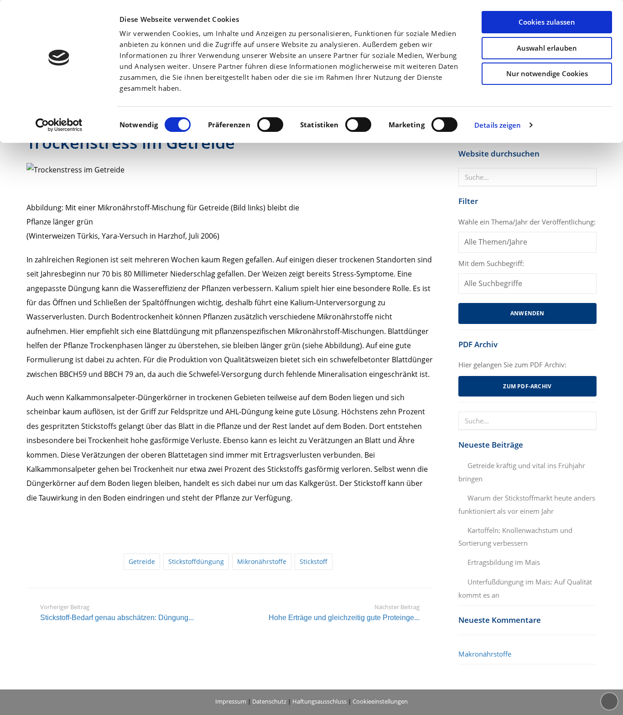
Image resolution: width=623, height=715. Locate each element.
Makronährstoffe (484, 653)
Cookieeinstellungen (380, 701)
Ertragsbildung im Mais (503, 562)
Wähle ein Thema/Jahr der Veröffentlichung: (527, 221)
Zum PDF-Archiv (527, 386)
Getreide (142, 561)
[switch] (270, 124)
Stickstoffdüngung (196, 561)
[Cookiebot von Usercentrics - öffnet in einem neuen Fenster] (59, 125)
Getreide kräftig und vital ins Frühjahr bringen (521, 472)
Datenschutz (269, 701)
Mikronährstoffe (261, 561)
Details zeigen (497, 125)
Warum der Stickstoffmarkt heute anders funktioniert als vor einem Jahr (526, 504)
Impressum (230, 701)
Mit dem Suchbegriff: (491, 263)
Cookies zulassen (547, 21)
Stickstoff (313, 561)
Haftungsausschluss (319, 701)
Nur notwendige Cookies (547, 73)
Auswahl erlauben (547, 47)
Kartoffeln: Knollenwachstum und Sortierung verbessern (515, 537)
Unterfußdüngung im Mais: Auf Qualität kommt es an (525, 588)
